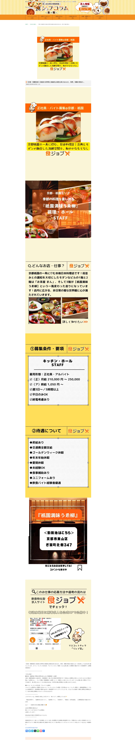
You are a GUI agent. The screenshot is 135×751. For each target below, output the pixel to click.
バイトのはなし (100, 17)
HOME (26, 24)
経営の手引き (59, 17)
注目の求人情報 (33, 24)
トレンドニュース (32, 17)
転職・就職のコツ (86, 17)
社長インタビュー (45, 17)
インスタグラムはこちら (31, 727)
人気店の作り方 (73, 17)
